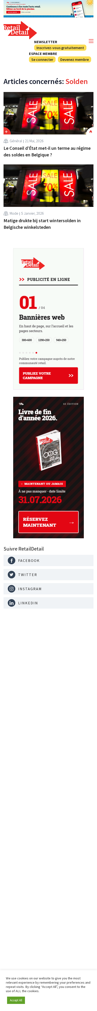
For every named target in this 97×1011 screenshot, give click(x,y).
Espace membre (43, 53)
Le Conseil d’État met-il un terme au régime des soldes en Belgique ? (47, 151)
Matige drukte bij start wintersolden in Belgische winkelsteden (42, 223)
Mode (14, 213)
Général (16, 140)
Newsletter (45, 41)
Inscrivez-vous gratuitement (60, 47)
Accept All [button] (16, 1000)
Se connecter (42, 59)
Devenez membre (74, 59)
